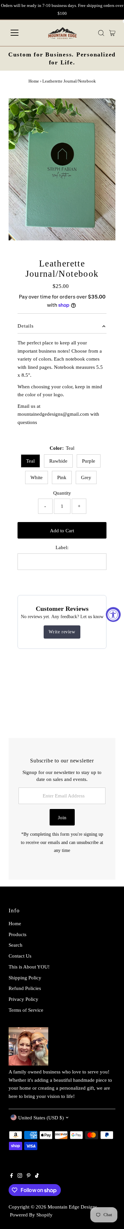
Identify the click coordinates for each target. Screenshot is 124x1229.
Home (33, 81)
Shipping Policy (25, 977)
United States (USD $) (41, 1117)
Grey (86, 477)
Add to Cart (62, 530)
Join (62, 817)
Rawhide (58, 461)
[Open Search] (101, 33)
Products (17, 934)
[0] (112, 33)
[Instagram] (20, 1176)
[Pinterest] (28, 1176)
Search (15, 945)
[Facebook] (12, 1176)
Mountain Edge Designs (72, 1207)
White (36, 477)
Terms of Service (26, 1010)
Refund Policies (25, 988)
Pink (61, 477)
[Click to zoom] (104, 109)
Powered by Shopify (31, 1214)
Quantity (62, 493)
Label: (62, 547)
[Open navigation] (15, 33)
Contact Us (20, 956)
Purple (88, 461)
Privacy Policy (23, 999)
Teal (30, 461)
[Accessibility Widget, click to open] (113, 614)
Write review (62, 631)
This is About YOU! (29, 966)
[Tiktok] (36, 1176)
